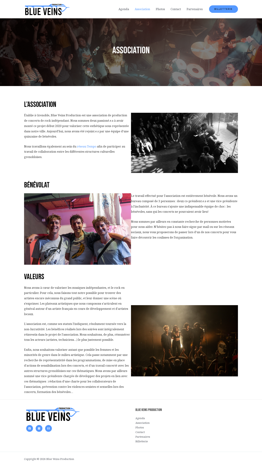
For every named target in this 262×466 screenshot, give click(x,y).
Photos (160, 9)
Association (142, 9)
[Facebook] (29, 428)
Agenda (124, 9)
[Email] (48, 428)
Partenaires (195, 9)
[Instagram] (39, 428)
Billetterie (141, 441)
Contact (176, 9)
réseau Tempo (86, 146)
